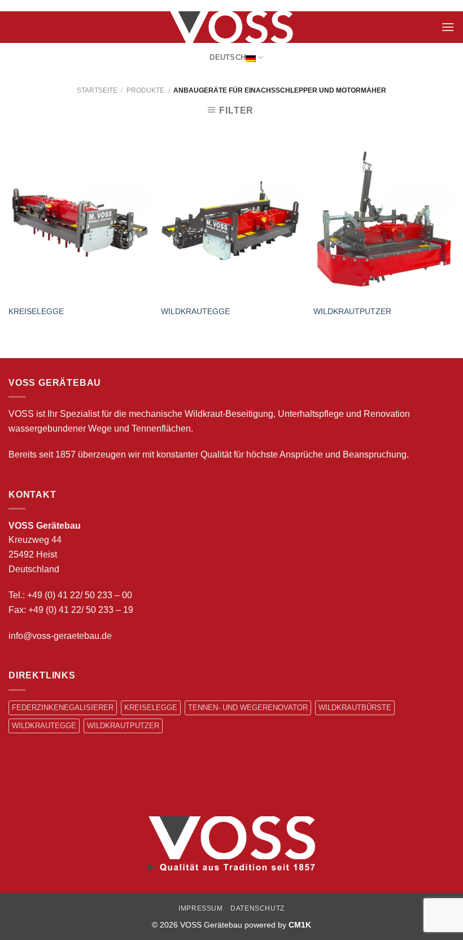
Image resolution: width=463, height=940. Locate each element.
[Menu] (448, 27)
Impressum (200, 908)
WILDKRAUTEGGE (195, 311)
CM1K (300, 924)
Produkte (145, 90)
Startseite (97, 90)
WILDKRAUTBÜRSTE (354, 707)
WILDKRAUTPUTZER (352, 311)
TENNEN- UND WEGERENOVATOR (248, 707)
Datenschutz (257, 908)
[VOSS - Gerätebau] (231, 27)
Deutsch (227, 57)
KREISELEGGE (36, 311)
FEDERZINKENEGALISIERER (62, 707)
